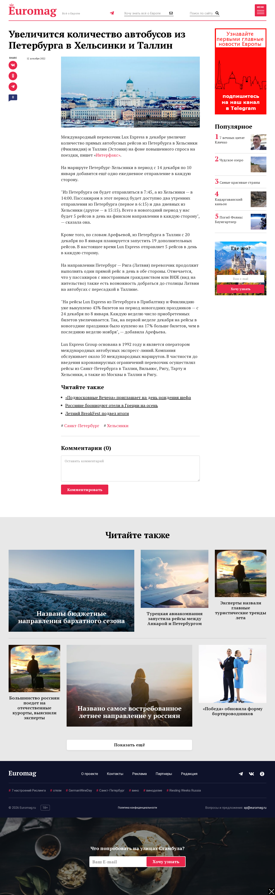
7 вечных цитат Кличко (230, 140)
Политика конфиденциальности (137, 807)
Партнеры (164, 774)
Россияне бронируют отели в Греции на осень (111, 405)
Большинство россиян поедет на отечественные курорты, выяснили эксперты (34, 708)
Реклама (139, 774)
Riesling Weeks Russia (184, 790)
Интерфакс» (108, 155)
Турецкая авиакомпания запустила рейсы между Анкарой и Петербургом (175, 618)
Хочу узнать (241, 289)
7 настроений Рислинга (27, 790)
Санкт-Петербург (80, 425)
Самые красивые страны (240, 182)
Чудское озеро (231, 160)
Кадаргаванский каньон (228, 201)
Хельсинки (116, 425)
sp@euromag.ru (255, 808)
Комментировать (84, 489)
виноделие (152, 790)
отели (55, 790)
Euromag (33, 10)
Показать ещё (129, 745)
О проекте (89, 774)
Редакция (189, 774)
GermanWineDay (79, 790)
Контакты (115, 774)
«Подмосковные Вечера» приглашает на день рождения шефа (128, 397)
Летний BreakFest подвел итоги (97, 413)
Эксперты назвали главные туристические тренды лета (240, 610)
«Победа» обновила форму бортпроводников (233, 711)
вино (134, 790)
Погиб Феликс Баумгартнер (229, 219)
